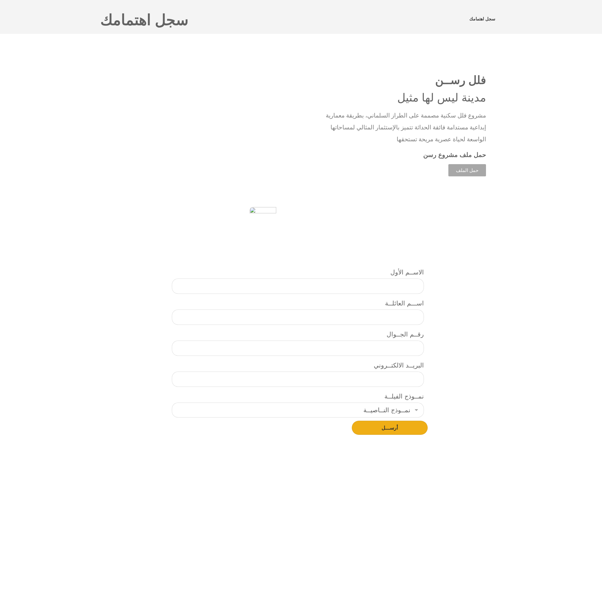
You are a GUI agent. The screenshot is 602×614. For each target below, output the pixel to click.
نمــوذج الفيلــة (404, 396)
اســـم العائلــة (404, 303)
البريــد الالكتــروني (399, 365)
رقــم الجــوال (405, 334)
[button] (109, 125)
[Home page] (456, 18)
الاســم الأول (407, 272)
